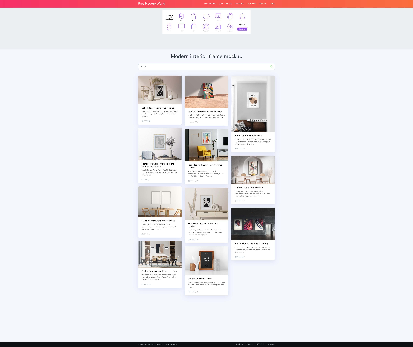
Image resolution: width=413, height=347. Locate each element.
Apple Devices (225, 4)
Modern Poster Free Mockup (249, 187)
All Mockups (210, 4)
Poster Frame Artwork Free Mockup (159, 271)
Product (263, 4)
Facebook (239, 344)
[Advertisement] (206, 41)
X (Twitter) (260, 344)
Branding (239, 4)
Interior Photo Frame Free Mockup (205, 111)
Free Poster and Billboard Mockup (251, 243)
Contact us (271, 344)
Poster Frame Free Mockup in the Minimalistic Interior (157, 165)
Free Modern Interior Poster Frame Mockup (205, 166)
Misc (273, 4)
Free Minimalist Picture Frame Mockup (203, 225)
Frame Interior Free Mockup (248, 135)
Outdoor (252, 4)
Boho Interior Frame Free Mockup (158, 107)
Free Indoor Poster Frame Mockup (158, 220)
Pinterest (250, 344)
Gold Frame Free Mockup (200, 278)
